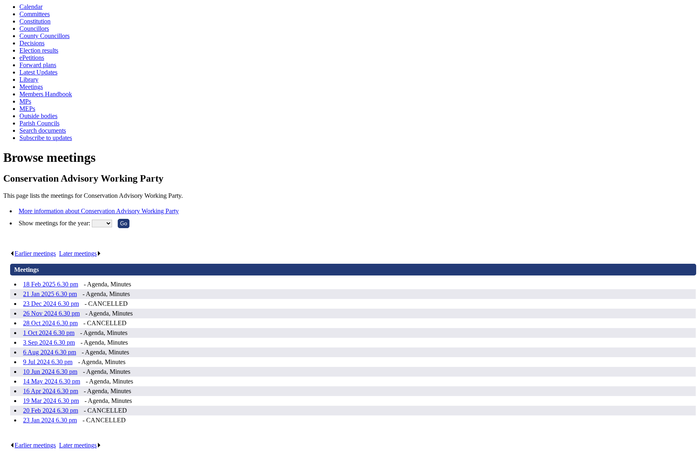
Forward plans (37, 64)
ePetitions (31, 57)
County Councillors (44, 35)
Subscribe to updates (45, 137)
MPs (25, 101)
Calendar (30, 6)
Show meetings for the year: (55, 223)
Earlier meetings (35, 253)
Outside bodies (38, 115)
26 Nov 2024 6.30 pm (51, 313)
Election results (38, 50)
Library (28, 79)
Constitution (35, 21)
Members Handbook (45, 94)
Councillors (34, 28)
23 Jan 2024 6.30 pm (50, 420)
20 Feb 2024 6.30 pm (50, 410)
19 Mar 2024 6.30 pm (51, 400)
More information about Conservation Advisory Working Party (99, 211)
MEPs (27, 108)
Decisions (31, 43)
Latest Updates (38, 72)
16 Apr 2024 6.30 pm (50, 391)
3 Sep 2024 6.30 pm (49, 342)
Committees (34, 14)
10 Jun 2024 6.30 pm (50, 371)
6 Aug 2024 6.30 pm (49, 352)
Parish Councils (39, 123)
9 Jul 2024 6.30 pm (47, 361)
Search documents (42, 130)
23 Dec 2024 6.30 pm (51, 303)
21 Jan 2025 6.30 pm (50, 293)
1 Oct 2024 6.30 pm (48, 332)
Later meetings (78, 253)
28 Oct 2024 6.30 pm (50, 323)
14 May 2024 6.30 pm (51, 381)
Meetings (31, 86)
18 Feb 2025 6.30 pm (50, 284)
